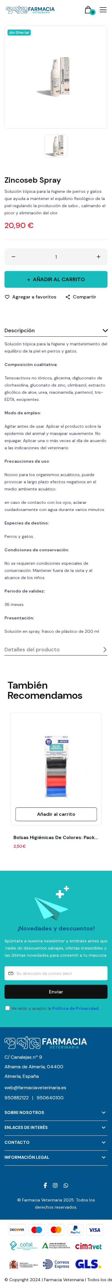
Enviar (56, 992)
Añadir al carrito (59, 279)
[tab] (56, 331)
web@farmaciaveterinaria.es (35, 1087)
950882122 (18, 1098)
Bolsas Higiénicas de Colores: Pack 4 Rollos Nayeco (56, 837)
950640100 (50, 1098)
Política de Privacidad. (76, 1008)
